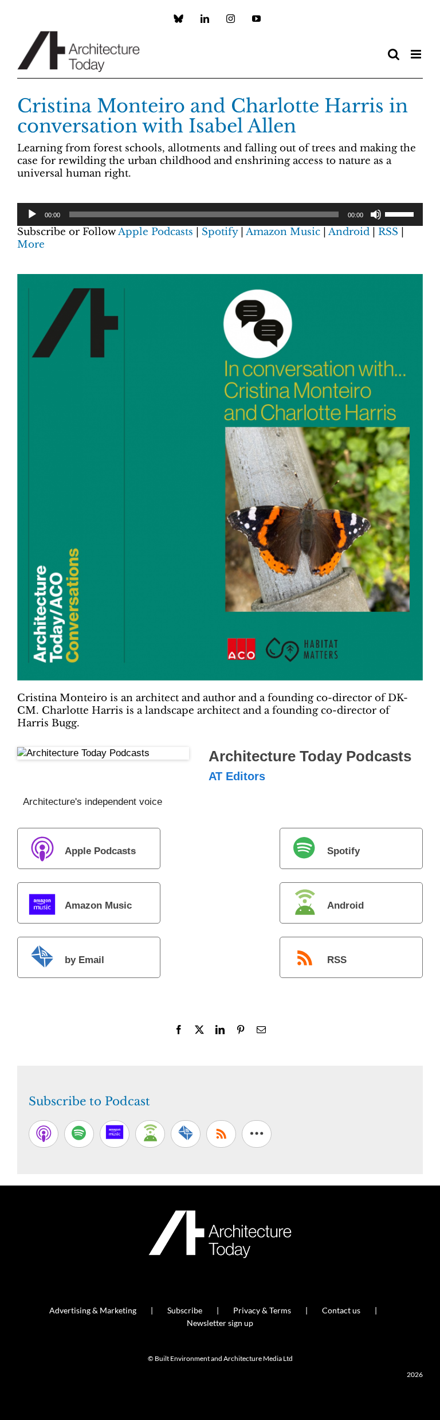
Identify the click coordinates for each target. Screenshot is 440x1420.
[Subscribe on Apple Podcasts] (43, 1134)
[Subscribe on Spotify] (79, 1134)
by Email (84, 960)
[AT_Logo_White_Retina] (220, 1215)
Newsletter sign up (220, 1323)
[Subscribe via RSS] (221, 1134)
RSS (388, 232)
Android (349, 232)
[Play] (32, 214)
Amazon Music (283, 232)
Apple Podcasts (155, 232)
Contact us (341, 1310)
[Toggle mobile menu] (417, 54)
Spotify (220, 232)
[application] (220, 214)
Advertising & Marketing (92, 1310)
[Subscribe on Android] (150, 1134)
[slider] (401, 213)
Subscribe (184, 1310)
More (31, 244)
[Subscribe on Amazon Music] (114, 1134)
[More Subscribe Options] (257, 1134)
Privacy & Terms (262, 1310)
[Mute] (376, 214)
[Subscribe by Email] (186, 1134)
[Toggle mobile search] (393, 54)
